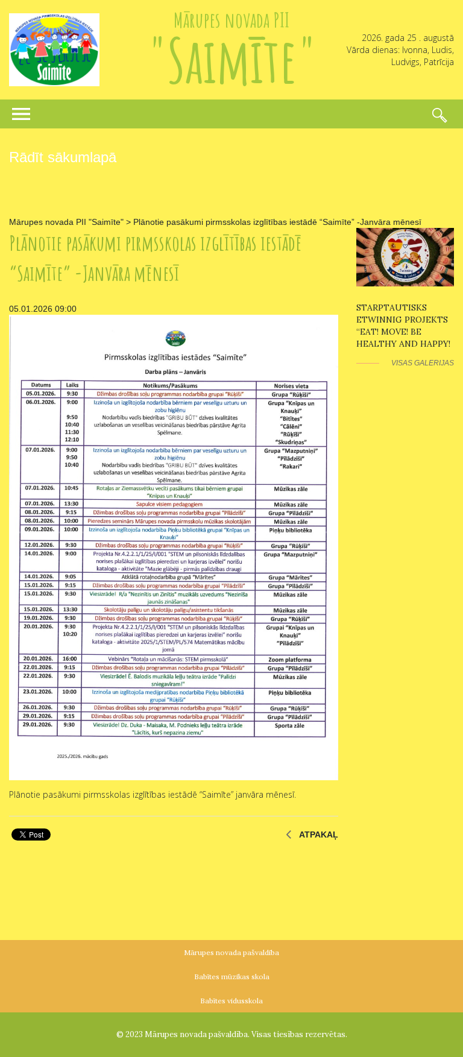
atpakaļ (318, 834)
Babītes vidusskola (231, 1000)
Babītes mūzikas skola (231, 976)
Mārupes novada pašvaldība (231, 952)
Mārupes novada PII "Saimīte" (66, 222)
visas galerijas (422, 363)
